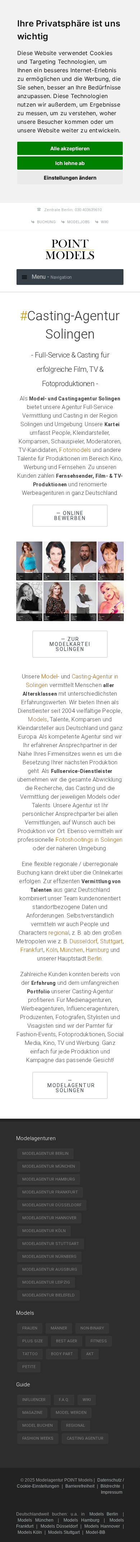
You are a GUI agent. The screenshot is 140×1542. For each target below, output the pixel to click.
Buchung (46, 222)
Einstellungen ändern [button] (70, 178)
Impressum (111, 1492)
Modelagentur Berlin (45, 1153)
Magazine (32, 1412)
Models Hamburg (81, 1520)
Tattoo (30, 1354)
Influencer (34, 1399)
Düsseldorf (83, 941)
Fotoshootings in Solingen (89, 839)
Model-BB (95, 1532)
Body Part (62, 1354)
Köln (51, 950)
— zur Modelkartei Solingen (70, 644)
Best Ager (66, 1341)
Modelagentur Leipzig (46, 1282)
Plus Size (32, 1341)
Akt (90, 1354)
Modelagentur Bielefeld (48, 1295)
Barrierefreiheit (79, 1486)
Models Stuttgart (64, 1532)
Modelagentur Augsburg (49, 1269)
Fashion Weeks (37, 1438)
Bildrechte (110, 1486)
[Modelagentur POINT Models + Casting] (70, 260)
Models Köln (30, 1532)
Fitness (98, 1341)
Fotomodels (75, 450)
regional (58, 932)
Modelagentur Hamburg (48, 1179)
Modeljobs (78, 222)
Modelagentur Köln (44, 1231)
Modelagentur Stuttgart (50, 1243)
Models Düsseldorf (59, 1526)
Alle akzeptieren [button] (70, 148)
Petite (29, 1367)
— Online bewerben (70, 515)
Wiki (104, 222)
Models (37, 719)
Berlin (95, 958)
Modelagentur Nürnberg (49, 1256)
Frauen (29, 1328)
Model (49, 676)
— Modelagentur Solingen (71, 1085)
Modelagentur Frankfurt (50, 1192)
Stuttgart (111, 941)
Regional (75, 1425)
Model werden (71, 1412)
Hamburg (97, 950)
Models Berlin (103, 1514)
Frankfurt (31, 950)
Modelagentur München (48, 1166)
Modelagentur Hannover (49, 1218)
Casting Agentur (85, 1438)
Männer (59, 1328)
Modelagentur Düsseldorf (51, 1205)
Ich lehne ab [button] (70, 163)
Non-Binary (92, 1328)
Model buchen (37, 1425)
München (71, 950)
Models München (35, 1520)
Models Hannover (102, 1526)
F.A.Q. (64, 1399)
